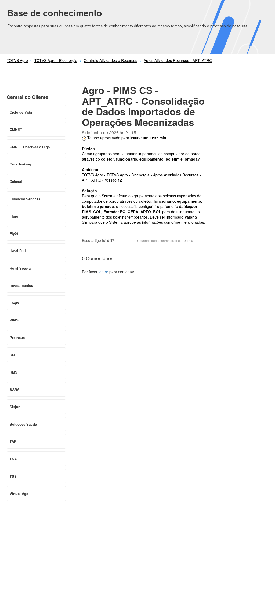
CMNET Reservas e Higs (30, 146)
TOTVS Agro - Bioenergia (55, 60)
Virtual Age (19, 493)
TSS (13, 476)
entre (103, 271)
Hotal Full (18, 250)
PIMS (14, 320)
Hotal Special (21, 268)
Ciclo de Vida (21, 112)
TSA (13, 458)
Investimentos (21, 285)
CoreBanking (20, 163)
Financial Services (25, 198)
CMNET (16, 129)
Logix (14, 302)
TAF (13, 441)
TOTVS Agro (17, 60)
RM (12, 354)
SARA (14, 389)
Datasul (16, 181)
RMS (13, 372)
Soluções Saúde (23, 424)
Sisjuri (15, 406)
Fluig (14, 216)
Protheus (17, 337)
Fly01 (14, 233)
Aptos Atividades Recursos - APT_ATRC (178, 60)
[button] (121, 241)
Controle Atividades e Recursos (110, 60)
